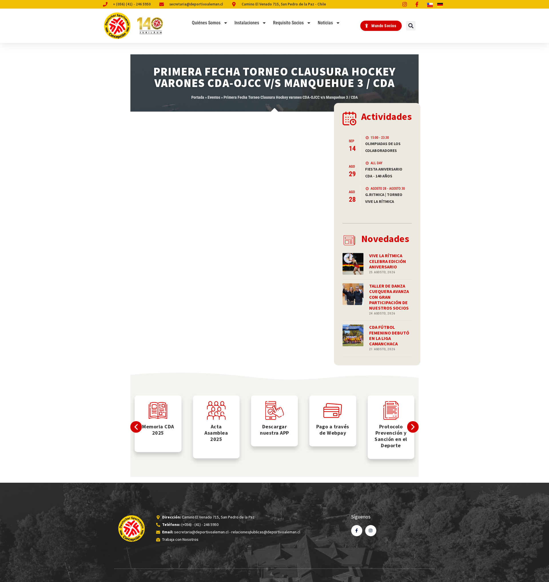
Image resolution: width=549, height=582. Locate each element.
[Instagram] (370, 530)
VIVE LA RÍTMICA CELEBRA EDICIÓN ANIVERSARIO (387, 261)
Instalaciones (246, 22)
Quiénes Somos (206, 22)
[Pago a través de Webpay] (332, 410)
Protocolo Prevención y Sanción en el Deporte (391, 436)
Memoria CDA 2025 (158, 429)
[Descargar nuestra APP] (274, 410)
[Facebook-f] (356, 530)
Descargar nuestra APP (274, 429)
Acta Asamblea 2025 (216, 432)
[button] (410, 26)
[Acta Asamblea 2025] (216, 410)
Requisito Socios (288, 22)
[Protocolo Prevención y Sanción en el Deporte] (391, 410)
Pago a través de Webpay (332, 429)
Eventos (214, 97)
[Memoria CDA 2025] (158, 410)
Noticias (325, 22)
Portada (197, 97)
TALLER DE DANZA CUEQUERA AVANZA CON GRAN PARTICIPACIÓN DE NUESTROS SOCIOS (389, 297)
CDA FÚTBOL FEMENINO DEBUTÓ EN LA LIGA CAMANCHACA (389, 335)
